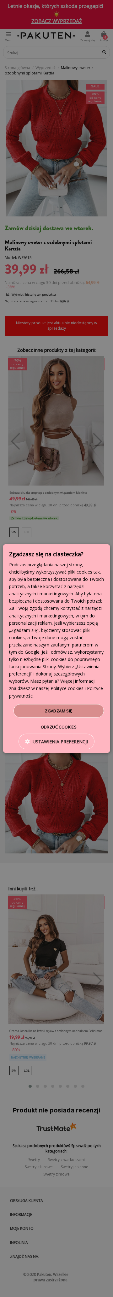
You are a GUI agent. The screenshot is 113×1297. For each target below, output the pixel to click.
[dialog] (56, 648)
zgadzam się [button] (58, 710)
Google (32, 652)
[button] (56, 741)
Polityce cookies (67, 688)
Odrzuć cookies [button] (59, 727)
